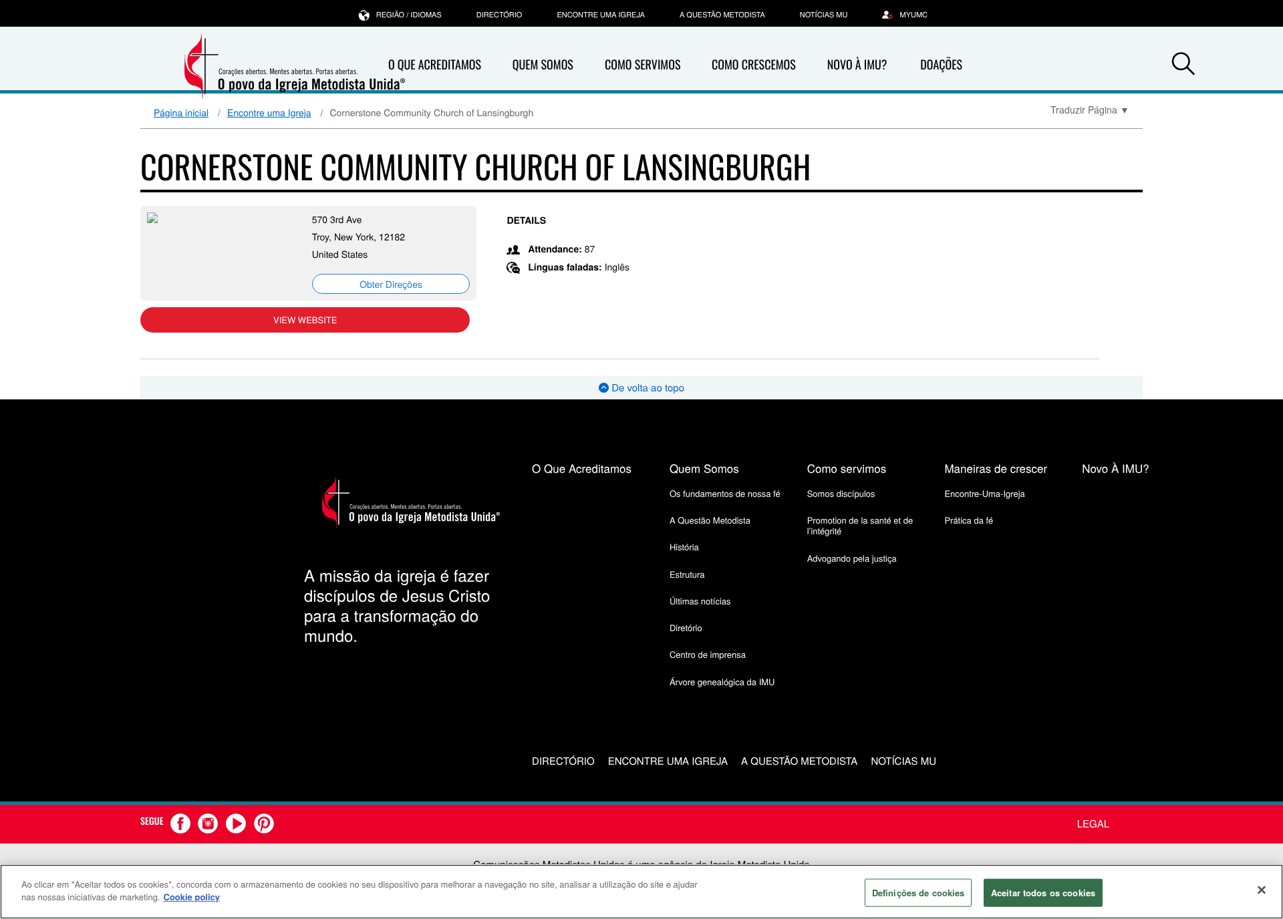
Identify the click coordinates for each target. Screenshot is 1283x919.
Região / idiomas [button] (409, 14)
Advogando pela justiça (852, 558)
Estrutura (687, 574)
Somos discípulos (841, 493)
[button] (1183, 65)
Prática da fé (968, 520)
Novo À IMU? (857, 64)
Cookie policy (192, 896)
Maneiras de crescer (995, 468)
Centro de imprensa (708, 654)
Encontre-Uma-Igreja (984, 493)
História (684, 546)
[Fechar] (1261, 889)
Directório (499, 14)
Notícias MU (824, 14)
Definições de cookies (918, 892)
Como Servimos (642, 64)
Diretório (686, 627)
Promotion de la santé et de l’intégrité (860, 525)
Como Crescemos (754, 64)
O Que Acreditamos (434, 64)
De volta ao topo (646, 388)
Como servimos (847, 468)
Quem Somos (543, 64)
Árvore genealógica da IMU (722, 681)
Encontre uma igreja (601, 14)
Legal (1093, 824)
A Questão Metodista (722, 14)
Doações (941, 64)
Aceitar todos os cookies (1043, 892)
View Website (305, 319)
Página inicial (181, 112)
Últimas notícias (700, 600)
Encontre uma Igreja (269, 112)
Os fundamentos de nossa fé (725, 493)
